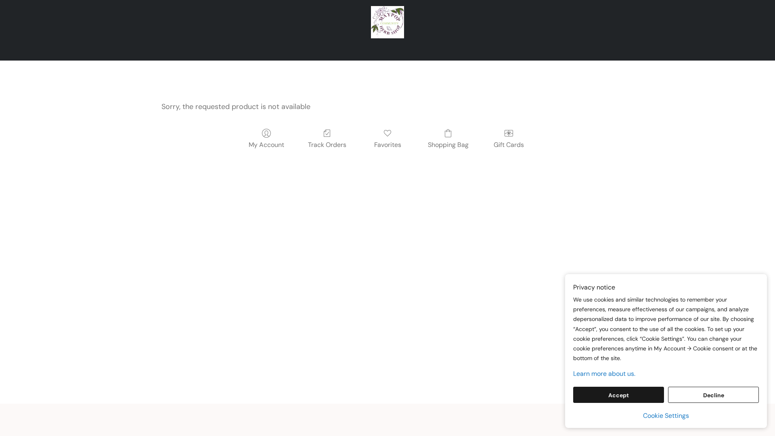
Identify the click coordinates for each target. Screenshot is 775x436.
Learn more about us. (604, 373)
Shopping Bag (448, 144)
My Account (266, 144)
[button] (387, 22)
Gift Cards (509, 144)
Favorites (387, 144)
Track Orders (327, 144)
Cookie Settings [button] (666, 415)
